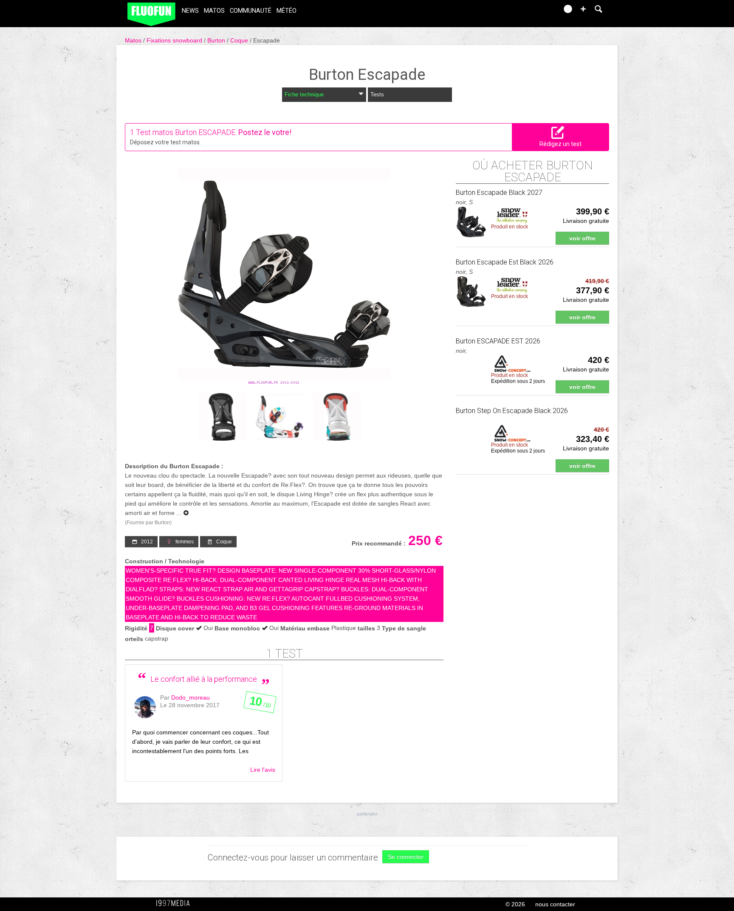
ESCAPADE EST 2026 (498, 341)
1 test (284, 654)
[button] (583, 9)
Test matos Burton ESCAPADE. (186, 132)
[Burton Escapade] (284, 276)
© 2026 (515, 904)
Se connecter (405, 856)
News (190, 10)
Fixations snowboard (175, 40)
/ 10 (260, 704)
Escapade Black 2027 (499, 192)
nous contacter (555, 904)
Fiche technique (304, 94)
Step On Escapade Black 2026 (512, 411)
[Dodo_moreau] (145, 707)
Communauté (250, 10)
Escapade (266, 40)
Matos (214, 10)
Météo (286, 10)
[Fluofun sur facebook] (533, 11)
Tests (377, 94)
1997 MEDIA (175, 903)
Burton (217, 40)
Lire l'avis (262, 769)
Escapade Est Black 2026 (504, 262)
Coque (240, 40)
